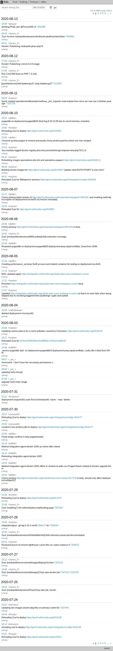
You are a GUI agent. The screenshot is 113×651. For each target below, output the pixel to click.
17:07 (4, 290)
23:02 (4, 424)
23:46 (4, 224)
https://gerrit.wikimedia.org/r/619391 (44, 131)
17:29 (4, 61)
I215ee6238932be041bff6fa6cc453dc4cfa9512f (43, 341)
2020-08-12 (9, 56)
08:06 (4, 369)
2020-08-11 (9, 93)
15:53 (4, 463)
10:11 (4, 559)
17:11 (4, 280)
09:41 (4, 542)
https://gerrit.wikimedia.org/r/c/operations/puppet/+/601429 (44, 227)
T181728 (10, 103)
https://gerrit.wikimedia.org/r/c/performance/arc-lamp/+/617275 (46, 478)
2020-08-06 (9, 219)
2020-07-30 (9, 409)
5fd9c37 (42, 525)
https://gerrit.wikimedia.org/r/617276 (44, 498)
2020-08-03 (9, 323)
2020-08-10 (9, 113)
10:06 (4, 532)
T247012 (58, 562)
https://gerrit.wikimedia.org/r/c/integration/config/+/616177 (54, 417)
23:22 (4, 605)
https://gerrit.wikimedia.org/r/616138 (44, 617)
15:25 (4, 206)
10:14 (4, 147)
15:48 (4, 522)
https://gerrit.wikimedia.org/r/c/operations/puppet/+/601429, (60, 197)
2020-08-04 (9, 305)
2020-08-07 (9, 189)
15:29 (4, 243)
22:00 (4, 310)
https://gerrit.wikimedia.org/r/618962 (45, 170)
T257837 (58, 508)
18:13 (4, 624)
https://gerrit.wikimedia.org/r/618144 (85, 331)
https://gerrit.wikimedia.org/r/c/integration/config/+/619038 (68, 179)
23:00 (4, 128)
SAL (6, 1)
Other (43, 2)
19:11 (4, 337)
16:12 (4, 453)
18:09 (4, 24)
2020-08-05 (9, 256)
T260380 (41, 27)
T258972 (74, 545)
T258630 (53, 525)
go (55, 7)
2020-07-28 (9, 517)
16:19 (4, 443)
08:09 (4, 98)
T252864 (69, 36)
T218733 (74, 572)
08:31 (4, 176)
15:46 (4, 347)
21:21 (4, 194)
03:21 (4, 634)
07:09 (4, 379)
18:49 (4, 614)
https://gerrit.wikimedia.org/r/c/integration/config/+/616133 (53, 627)
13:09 (4, 504)
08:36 (4, 167)
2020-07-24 (9, 600)
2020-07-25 (9, 582)
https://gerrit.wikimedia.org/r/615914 (44, 637)
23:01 (4, 118)
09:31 (4, 43)
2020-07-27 (9, 554)
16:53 (4, 233)
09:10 (4, 157)
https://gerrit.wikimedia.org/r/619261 (81, 160)
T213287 (57, 83)
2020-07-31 (9, 392)
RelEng (23, 2)
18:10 (4, 587)
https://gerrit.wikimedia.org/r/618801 (37, 209)
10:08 (4, 569)
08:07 (4, 359)
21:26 (4, 261)
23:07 (4, 414)
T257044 (64, 608)
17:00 (4, 71)
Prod (15, 2)
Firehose (34, 2)
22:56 (4, 137)
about (107, 648)
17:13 (4, 271)
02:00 (4, 475)
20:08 (4, 328)
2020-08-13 (9, 19)
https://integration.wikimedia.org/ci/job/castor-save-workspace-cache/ (55, 274)
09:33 (4, 33)
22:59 (4, 495)
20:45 (4, 434)
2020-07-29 (9, 490)
